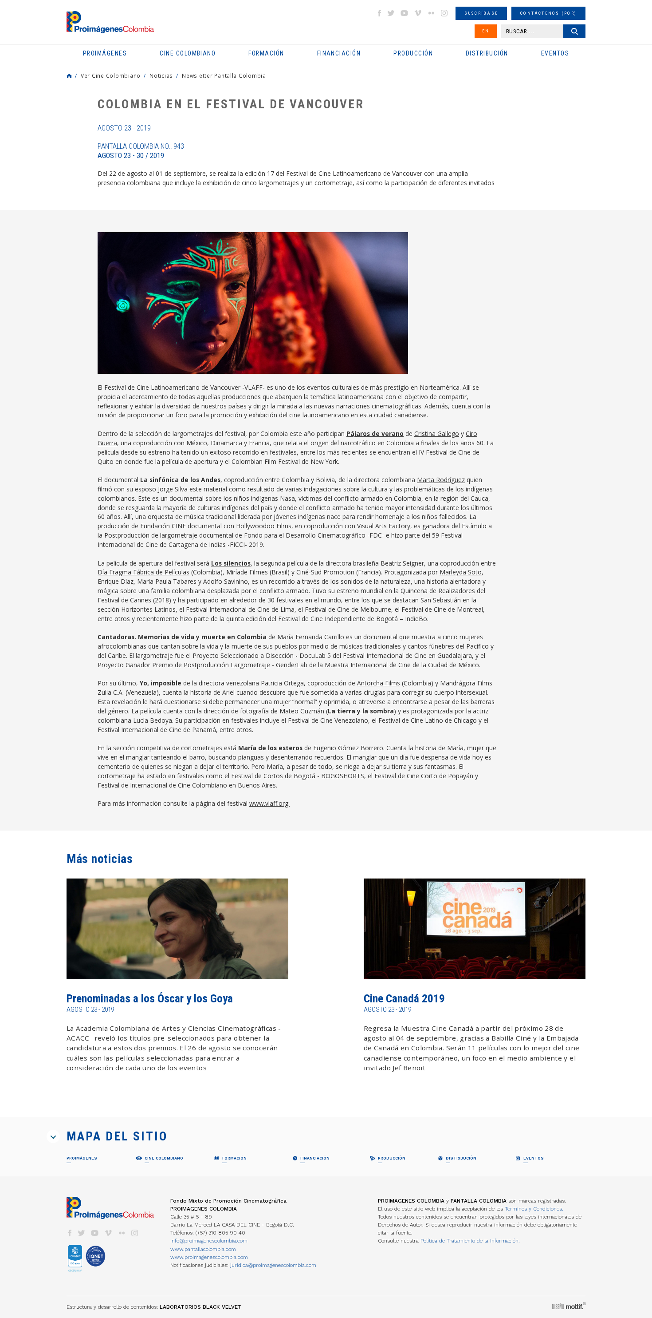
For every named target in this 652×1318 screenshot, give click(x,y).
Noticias (161, 75)
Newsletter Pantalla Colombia (224, 75)
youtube (404, 13)
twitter (391, 13)
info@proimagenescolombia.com (208, 1241)
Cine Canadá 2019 (404, 998)
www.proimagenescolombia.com (209, 1257)
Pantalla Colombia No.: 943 (141, 151)
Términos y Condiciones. (534, 1209)
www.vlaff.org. (269, 803)
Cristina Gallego (436, 433)
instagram (444, 13)
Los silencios (231, 563)
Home (69, 76)
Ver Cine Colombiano (111, 75)
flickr (431, 13)
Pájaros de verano (375, 433)
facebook (379, 13)
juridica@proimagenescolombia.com (273, 1265)
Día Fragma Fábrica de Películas (143, 572)
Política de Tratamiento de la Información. (470, 1241)
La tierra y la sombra (361, 711)
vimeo (417, 13)
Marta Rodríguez (441, 479)
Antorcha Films (378, 683)
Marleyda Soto (461, 572)
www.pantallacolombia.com (203, 1249)
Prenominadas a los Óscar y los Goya (150, 998)
